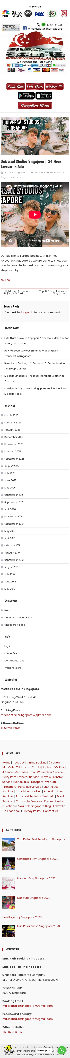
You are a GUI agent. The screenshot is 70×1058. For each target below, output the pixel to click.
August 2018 (11, 567)
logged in (27, 312)
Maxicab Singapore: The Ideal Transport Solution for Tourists (34, 378)
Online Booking (37, 763)
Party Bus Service (29, 787)
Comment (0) (41, 172)
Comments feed (14, 660)
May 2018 (9, 589)
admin (24, 172)
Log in (7, 646)
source (5, 280)
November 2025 (13, 444)
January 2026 (12, 430)
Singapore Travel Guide (18, 617)
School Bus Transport (28, 782)
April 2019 (9, 538)
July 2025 (9, 473)
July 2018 (9, 574)
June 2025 (10, 480)
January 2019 (12, 552)
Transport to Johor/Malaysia (35, 796)
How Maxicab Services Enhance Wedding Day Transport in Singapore (31, 353)
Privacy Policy (32, 811)
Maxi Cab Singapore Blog (34, 806)
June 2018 (10, 581)
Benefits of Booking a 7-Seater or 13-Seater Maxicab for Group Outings (35, 366)
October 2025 (12, 451)
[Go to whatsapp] (62, 1050)
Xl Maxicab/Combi (28, 767)
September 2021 (13, 495)
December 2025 (13, 437)
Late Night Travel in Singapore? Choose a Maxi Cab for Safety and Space (36, 340)
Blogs (7, 610)
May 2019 (9, 531)
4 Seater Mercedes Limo (18, 772)
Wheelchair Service (50, 772)
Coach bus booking (28, 791)
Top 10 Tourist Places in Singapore (53, 291)
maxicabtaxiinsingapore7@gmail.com (26, 715)
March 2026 (11, 415)
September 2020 (14, 502)
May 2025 (10, 487)
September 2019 (14, 523)
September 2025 (14, 458)
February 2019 (12, 545)
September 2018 (14, 560)
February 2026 (12, 422)
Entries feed (11, 653)
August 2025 (11, 466)
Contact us (50, 811)
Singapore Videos (11, 177)
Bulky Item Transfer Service (20, 777)
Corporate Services (29, 801)
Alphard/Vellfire (53, 767)
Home (6, 763)
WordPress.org (12, 668)
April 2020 (10, 509)
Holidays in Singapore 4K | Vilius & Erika (16, 291)
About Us (19, 763)
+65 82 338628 (10, 728)
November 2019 (13, 516)
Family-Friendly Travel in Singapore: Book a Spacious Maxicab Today (35, 391)
